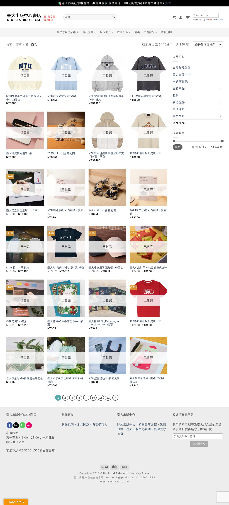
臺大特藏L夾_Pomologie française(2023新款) (104, 323)
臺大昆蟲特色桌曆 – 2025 (22, 210)
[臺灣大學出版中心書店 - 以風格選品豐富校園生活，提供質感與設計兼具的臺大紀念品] (32, 17)
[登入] (181, 17)
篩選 (177, 147)
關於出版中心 (126, 424)
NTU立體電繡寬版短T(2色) (146, 96)
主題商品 (149, 32)
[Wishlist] (188, 17)
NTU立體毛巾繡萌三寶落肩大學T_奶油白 (24, 98)
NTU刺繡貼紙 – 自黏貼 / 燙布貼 (65, 212)
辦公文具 (88, 32)
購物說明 (166, 32)
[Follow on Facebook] (10, 425)
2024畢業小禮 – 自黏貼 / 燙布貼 (148, 212)
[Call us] (22, 425)
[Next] (115, 398)
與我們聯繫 (100, 424)
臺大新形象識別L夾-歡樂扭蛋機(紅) (147, 380)
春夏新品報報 (182, 67)
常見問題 (83, 424)
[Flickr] (29, 425)
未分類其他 (180, 81)
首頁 (9, 44)
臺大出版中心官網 (138, 429)
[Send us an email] (16, 425)
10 (93, 397)
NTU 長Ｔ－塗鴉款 (17, 267)
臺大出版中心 (182, 74)
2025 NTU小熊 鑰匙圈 (61, 153)
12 (108, 397)
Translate (218, 19)
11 (100, 397)
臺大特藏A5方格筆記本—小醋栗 (65, 323)
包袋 (137, 32)
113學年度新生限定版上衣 (145, 153)
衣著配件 (122, 32)
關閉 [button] (168, 3)
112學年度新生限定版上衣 (145, 321)
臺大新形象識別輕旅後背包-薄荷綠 (65, 380)
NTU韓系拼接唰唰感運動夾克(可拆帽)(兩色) (106, 155)
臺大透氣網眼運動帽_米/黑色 (106, 267)
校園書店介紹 (148, 424)
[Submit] (114, 17)
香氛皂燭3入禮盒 (16, 321)
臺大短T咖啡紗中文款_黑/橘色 (65, 267)
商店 (19, 44)
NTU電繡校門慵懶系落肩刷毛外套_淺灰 (106, 98)
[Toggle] (220, 88)
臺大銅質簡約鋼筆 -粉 (19, 153)
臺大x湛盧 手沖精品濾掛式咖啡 (148, 267)
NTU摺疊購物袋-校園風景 (104, 378)
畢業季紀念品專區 (68, 32)
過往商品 (179, 122)
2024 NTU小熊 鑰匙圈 (102, 210)
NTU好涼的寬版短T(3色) (62, 96)
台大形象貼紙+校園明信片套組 (24, 378)
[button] (174, 17)
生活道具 (105, 32)
